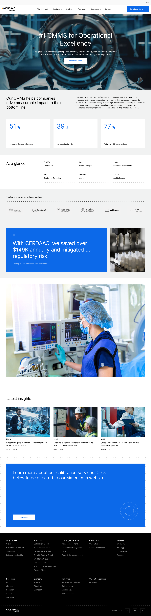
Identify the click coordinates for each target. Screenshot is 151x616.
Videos (9, 594)
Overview (121, 544)
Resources (81, 9)
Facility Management (42, 551)
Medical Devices (68, 590)
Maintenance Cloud (42, 548)
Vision (8, 544)
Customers (95, 9)
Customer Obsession (15, 548)
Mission (37, 582)
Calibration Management (72, 548)
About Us (38, 586)
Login (147, 2)
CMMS (64, 551)
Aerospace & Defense (71, 582)
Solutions (69, 9)
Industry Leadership (14, 555)
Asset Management (70, 544)
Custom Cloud (40, 570)
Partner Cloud (40, 563)
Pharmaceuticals (68, 594)
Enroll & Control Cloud (43, 555)
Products (56, 9)
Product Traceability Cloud (45, 566)
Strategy (120, 548)
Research (10, 590)
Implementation (123, 551)
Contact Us (38, 590)
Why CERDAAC (42, 9)
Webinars (10, 597)
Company (108, 9)
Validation (10, 551)
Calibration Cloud (41, 544)
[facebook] (127, 610)
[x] (142, 610)
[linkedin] (135, 610)
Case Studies (94, 544)
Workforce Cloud (41, 559)
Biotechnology (68, 586)
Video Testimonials (97, 548)
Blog (8, 582)
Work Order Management (72, 555)
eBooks (9, 586)
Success (120, 555)
